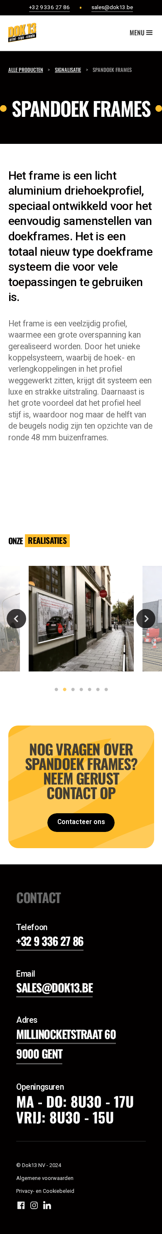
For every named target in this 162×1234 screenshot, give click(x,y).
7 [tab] (104, 690)
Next (146, 618)
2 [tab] (62, 690)
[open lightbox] (81, 618)
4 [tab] (79, 690)
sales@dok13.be (54, 987)
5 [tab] (87, 690)
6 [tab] (95, 690)
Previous (16, 618)
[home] (20, 32)
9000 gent (39, 1053)
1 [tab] (54, 690)
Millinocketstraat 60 (66, 1033)
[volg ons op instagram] (34, 1205)
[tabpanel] (81, 619)
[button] (142, 32)
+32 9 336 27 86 (49, 940)
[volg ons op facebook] (21, 1205)
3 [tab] (71, 690)
